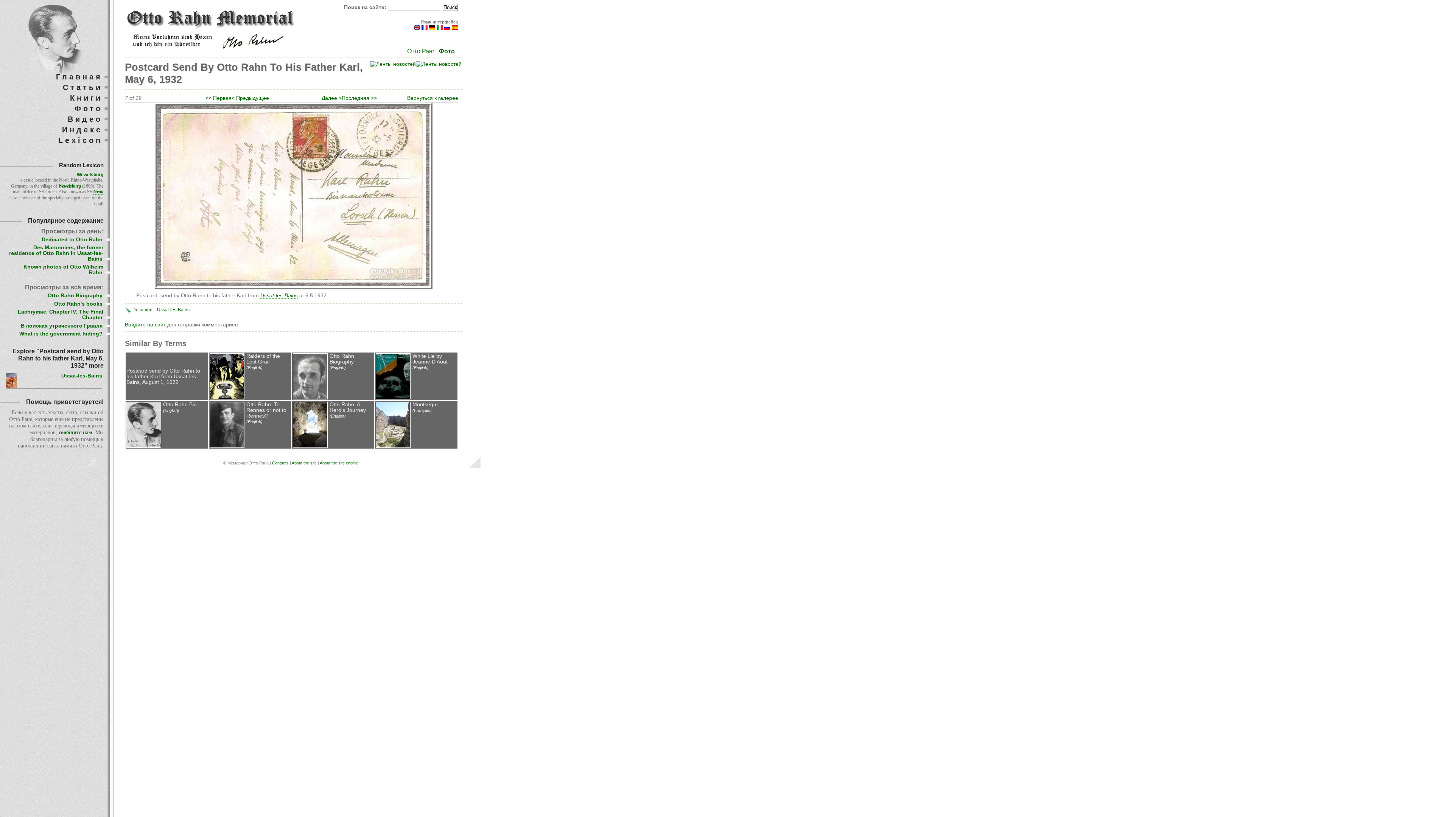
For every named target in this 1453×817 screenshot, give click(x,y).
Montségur (425, 404)
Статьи (83, 87)
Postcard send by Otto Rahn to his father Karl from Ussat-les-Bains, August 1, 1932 (163, 376)
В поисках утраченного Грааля (62, 326)
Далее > (332, 98)
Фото (447, 51)
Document (143, 310)
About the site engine (339, 463)
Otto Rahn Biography (342, 359)
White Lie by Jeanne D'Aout (430, 359)
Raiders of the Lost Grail (263, 359)
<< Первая (218, 98)
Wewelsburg (90, 174)
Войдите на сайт (145, 325)
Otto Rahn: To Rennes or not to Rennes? (266, 410)
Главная (79, 77)
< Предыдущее (250, 98)
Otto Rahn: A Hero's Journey (348, 407)
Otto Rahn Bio (180, 404)
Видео (85, 119)
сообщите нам (75, 432)
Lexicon (80, 140)
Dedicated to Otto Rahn (72, 239)
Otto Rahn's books (78, 304)
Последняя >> (359, 98)
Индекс (82, 130)
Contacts (280, 463)
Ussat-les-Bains (173, 310)
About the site (304, 463)
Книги (86, 98)
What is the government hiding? (61, 334)
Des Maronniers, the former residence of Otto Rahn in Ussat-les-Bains (56, 253)
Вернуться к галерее (432, 98)
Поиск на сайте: (366, 7)
